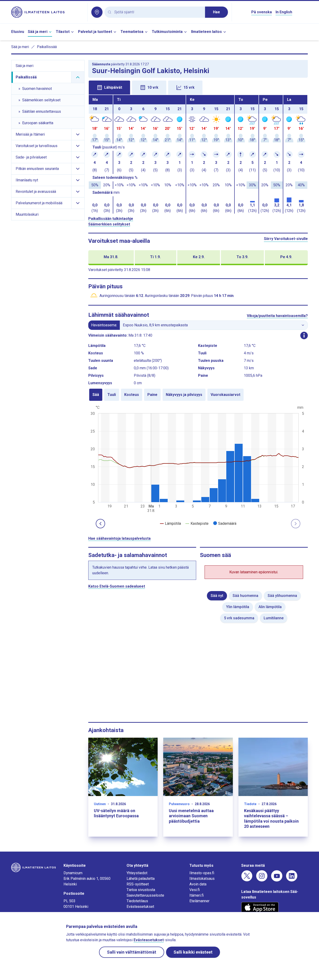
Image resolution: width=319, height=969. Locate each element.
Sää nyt (217, 595)
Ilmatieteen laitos (206, 31)
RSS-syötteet (138, 884)
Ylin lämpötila (237, 607)
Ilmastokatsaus (202, 878)
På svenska (261, 12)
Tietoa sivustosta (141, 890)
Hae (216, 12)
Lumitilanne (274, 618)
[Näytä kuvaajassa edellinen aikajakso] (100, 523)
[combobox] (157, 12)
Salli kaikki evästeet (193, 952)
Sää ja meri (37, 31)
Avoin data (197, 884)
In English (284, 12)
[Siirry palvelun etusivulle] (47, 12)
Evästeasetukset (140, 906)
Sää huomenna (245, 595)
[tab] (109, 88)
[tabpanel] (198, 154)
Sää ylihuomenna (282, 595)
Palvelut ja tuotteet (95, 31)
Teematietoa (132, 31)
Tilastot (63, 31)
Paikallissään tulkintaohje (110, 218)
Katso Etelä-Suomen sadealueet (116, 586)
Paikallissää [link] (47, 47)
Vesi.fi (194, 890)
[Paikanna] (97, 12)
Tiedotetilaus (137, 901)
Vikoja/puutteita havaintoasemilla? (277, 316)
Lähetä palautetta (141, 878)
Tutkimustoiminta (167, 31)
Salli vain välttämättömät (131, 952)
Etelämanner (199, 901)
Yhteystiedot (137, 873)
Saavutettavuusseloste (145, 895)
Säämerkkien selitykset (109, 224)
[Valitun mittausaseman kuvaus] (304, 335)
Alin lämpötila (270, 607)
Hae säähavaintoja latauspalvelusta (119, 538)
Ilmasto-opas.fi (201, 873)
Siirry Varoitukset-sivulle (286, 238)
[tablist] (198, 87)
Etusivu (17, 31)
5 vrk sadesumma (239, 618)
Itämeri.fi (196, 895)
